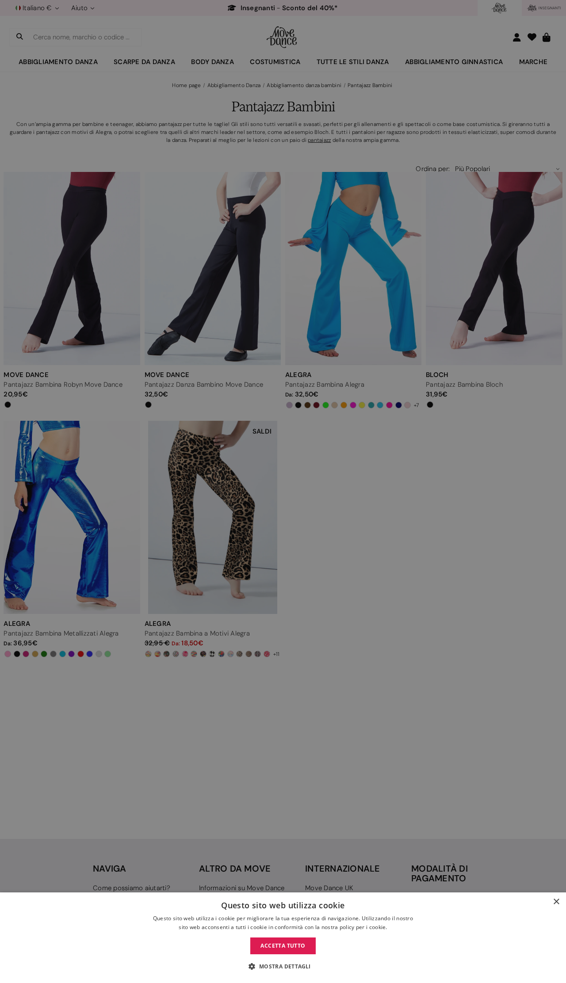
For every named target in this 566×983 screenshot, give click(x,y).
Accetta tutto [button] (282, 945)
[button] (282, 966)
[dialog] (283, 937)
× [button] (556, 902)
